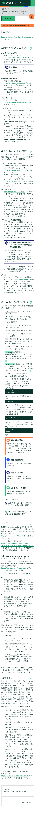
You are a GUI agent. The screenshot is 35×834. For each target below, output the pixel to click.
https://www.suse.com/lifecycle (12, 536)
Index (8, 9)
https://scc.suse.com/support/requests (18, 181)
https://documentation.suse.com (15, 57)
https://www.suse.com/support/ (15, 170)
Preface (25, 14)
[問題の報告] (31, 48)
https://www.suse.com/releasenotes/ (17, 102)
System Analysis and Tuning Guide (11, 14)
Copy (30, 391)
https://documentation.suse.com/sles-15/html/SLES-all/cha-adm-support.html (16, 544)
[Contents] (31, 16)
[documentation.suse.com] (3, 9)
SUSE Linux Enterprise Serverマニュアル (13, 11)
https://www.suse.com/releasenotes (13, 776)
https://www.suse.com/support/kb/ (16, 83)
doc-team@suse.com (23, 279)
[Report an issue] (31, 33)
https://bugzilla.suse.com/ (13, 192)
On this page (8, 18)
